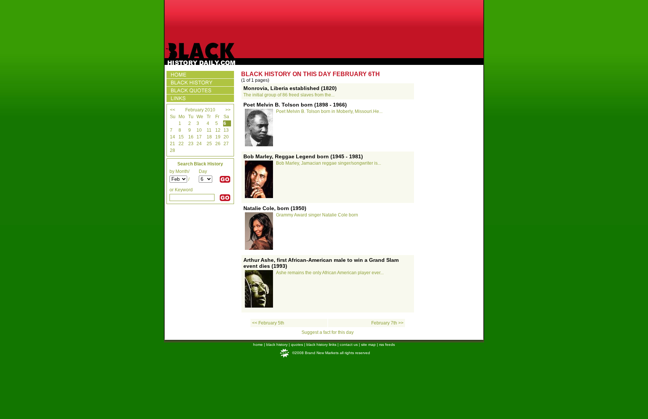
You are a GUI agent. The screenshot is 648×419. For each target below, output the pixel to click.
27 (226, 143)
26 (217, 143)
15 (181, 137)
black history (277, 344)
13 (226, 130)
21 (172, 143)
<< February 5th (268, 323)
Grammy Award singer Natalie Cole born (317, 215)
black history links (321, 344)
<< (172, 110)
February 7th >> (387, 323)
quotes (297, 344)
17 (199, 137)
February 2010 (200, 110)
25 (209, 143)
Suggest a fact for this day (328, 332)
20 (226, 137)
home (258, 344)
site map (368, 344)
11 (209, 130)
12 (217, 130)
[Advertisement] (324, 21)
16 (191, 137)
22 (181, 143)
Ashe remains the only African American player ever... (330, 272)
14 (172, 137)
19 (217, 137)
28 (172, 150)
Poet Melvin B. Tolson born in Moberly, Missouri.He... (329, 111)
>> (228, 110)
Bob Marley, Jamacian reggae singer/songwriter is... (328, 163)
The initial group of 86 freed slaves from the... (288, 95)
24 (199, 143)
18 (209, 137)
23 (191, 143)
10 (199, 130)
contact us (349, 344)
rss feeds (387, 344)
